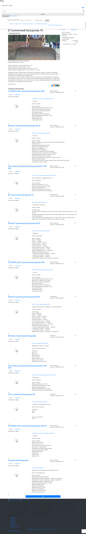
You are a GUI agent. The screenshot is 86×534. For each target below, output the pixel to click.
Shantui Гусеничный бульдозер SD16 (24, 223)
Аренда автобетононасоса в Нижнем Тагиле (44, 513)
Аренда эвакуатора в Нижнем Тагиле (65, 509)
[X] (57, 85)
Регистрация (5, 16)
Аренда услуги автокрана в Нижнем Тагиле (19, 515)
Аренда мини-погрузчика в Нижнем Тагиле (67, 507)
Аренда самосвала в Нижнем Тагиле (42, 505)
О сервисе (13, 517)
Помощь (13, 523)
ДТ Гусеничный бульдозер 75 (21, 195)
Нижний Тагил (38, 20)
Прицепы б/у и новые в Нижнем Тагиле (18, 507)
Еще (57, 513)
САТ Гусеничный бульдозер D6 (21, 394)
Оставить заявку (26, 499)
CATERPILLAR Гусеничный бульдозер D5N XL (27, 426)
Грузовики (13, 522)
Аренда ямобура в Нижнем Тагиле (41, 511)
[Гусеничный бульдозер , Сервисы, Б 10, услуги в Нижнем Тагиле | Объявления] (34, 47)
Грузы (12, 520)
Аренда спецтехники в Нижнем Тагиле (18, 505)
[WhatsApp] (59, 85)
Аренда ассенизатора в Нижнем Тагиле (42, 509)
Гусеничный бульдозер (18, 460)
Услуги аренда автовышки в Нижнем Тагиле (44, 507)
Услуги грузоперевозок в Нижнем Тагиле (19, 509)
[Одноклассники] (54, 85)
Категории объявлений (13, 20)
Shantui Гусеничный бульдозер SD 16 (24, 126)
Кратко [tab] (11, 94)
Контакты (13, 525)
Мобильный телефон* (7, 5)
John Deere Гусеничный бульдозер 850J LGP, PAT (27, 167)
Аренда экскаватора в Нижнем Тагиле (18, 511)
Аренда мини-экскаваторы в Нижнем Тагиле (44, 503)
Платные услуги (15, 526)
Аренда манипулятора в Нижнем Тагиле (19, 513)
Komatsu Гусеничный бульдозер (22, 336)
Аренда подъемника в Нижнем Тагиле (65, 505)
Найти (47, 20)
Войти (43, 14)
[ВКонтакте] (52, 85)
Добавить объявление (14, 499)
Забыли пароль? (13, 16)
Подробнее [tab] (17, 94)
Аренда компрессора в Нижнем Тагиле (42, 515)
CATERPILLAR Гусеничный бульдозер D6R (26, 91)
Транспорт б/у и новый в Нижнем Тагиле (19, 503)
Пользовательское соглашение (34, 529)
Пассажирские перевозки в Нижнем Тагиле (67, 503)
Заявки (12, 519)
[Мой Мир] (55, 85)
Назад (63, 29)
